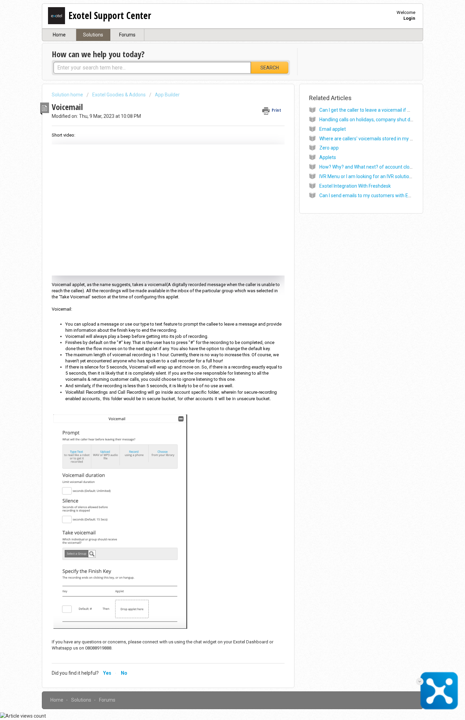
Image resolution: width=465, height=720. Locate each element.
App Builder (167, 94)
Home (59, 34)
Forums (127, 34)
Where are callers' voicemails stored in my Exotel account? (381, 138)
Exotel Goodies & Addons (119, 94)
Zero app (329, 148)
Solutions (93, 34)
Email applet (332, 129)
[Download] (219, 277)
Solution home (68, 94)
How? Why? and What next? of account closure (369, 167)
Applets (327, 157)
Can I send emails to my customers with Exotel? (370, 195)
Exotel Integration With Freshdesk (355, 186)
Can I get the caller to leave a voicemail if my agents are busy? (385, 110)
